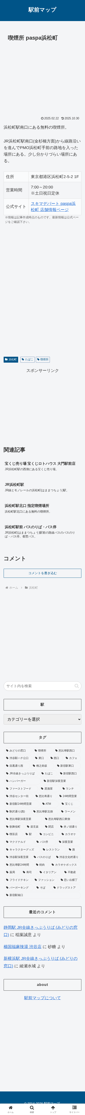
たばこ (29, 359)
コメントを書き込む (42, 573)
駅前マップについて (42, 998)
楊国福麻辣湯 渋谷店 (22, 946)
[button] (77, 686)
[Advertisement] (42, 77)
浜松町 (13, 359)
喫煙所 (44, 359)
